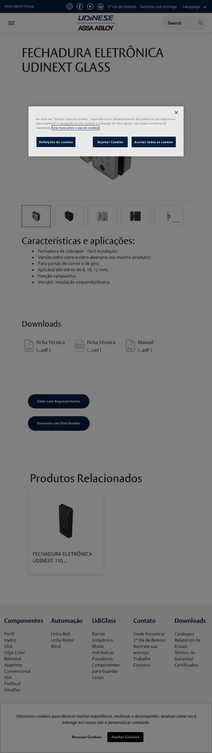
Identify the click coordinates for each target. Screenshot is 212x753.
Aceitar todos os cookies (153, 142)
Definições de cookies (56, 142)
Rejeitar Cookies (110, 142)
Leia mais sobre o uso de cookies (75, 128)
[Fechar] (176, 112)
